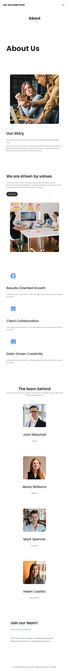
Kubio (54, 667)
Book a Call (12, 194)
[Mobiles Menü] (63, 5)
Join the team (26, 629)
